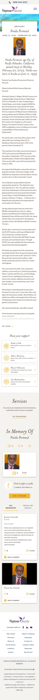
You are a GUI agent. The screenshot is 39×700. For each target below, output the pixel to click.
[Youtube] (31, 627)
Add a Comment (13, 557)
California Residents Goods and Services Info (19, 679)
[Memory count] (9, 446)
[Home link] (12, 9)
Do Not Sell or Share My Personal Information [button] (18, 669)
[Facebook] (23, 627)
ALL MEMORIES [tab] (11, 507)
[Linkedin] (27, 627)
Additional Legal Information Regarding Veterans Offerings (20, 687)
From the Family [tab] (28, 507)
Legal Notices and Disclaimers (15, 674)
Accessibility (29, 677)
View (24, 473)
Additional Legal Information (15, 685)
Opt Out (20, 682)
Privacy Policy (19, 677)
